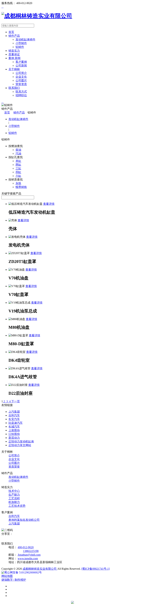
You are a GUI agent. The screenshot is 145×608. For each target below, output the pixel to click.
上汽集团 (14, 523)
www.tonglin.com (28, 558)
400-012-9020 (26, 547)
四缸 (18, 172)
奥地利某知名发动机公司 (24, 519)
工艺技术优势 (16, 505)
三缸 (18, 168)
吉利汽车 (14, 516)
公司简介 (21, 72)
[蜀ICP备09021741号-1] (95, 568)
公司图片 (21, 80)
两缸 (18, 164)
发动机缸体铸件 (25, 39)
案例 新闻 (14, 58)
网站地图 (7, 576)
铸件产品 (14, 35)
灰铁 (18, 183)
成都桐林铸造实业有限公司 (40, 568)
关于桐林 (14, 69)
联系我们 (14, 87)
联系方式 (21, 91)
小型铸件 (21, 43)
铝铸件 (20, 46)
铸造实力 (14, 50)
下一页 (15, 401)
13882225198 (31, 551)
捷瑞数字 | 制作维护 (13, 579)
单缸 (18, 160)
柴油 (18, 149)
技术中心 (14, 490)
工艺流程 (14, 498)
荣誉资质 (21, 84)
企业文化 (21, 76)
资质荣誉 (14, 466)
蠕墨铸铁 (21, 186)
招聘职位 (21, 95)
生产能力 (14, 494)
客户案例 (21, 61)
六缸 (18, 175)
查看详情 (48, 203)
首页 (11, 32)
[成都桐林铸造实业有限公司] (36, 16)
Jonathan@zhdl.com (29, 554)
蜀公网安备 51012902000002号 (23, 572)
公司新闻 (21, 65)
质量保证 (14, 54)
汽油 (18, 153)
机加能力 (14, 502)
